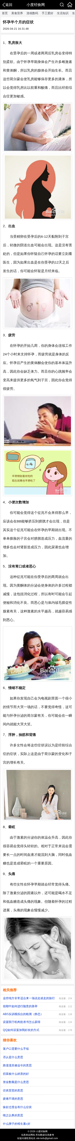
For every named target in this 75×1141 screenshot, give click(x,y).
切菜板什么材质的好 (16, 1073)
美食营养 (17, 13)
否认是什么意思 (13, 1057)
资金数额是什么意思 (16, 1082)
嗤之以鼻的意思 (13, 1115)
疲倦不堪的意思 (13, 1098)
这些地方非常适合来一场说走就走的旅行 (29, 998)
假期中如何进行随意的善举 (20, 1006)
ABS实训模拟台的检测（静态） (23, 1014)
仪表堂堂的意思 (13, 1090)
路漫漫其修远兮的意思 (17, 1065)
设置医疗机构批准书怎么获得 (21, 1021)
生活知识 (62, 13)
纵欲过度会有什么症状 (17, 1107)
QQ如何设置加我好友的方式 (21, 1030)
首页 (5, 13)
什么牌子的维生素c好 (16, 1123)
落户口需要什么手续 (16, 1048)
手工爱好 (47, 13)
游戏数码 (32, 13)
